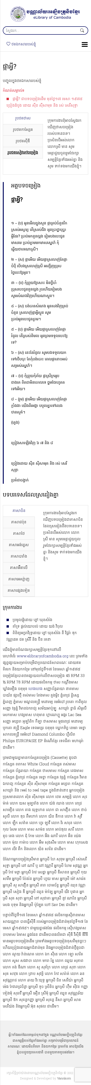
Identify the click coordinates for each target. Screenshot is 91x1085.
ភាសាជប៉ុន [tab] (18, 522)
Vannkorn (64, 1078)
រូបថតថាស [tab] (23, 118)
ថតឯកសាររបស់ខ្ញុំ (23, 44)
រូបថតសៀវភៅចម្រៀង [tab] (23, 152)
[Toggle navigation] (83, 44)
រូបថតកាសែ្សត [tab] (23, 130)
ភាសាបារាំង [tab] (19, 556)
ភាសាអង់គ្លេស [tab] (19, 545)
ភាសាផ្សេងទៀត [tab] (19, 591)
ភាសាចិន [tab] (19, 511)
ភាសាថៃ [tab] (19, 534)
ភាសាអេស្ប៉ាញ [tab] (18, 579)
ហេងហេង (35, 689)
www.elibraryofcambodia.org (42, 656)
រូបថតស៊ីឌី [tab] (23, 141)
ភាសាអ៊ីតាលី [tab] (19, 568)
